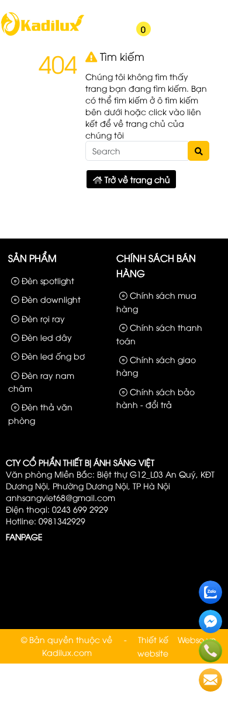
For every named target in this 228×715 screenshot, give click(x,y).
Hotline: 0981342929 (45, 520)
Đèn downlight (50, 299)
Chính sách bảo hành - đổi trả (155, 398)
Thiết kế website (152, 646)
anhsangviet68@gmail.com (60, 497)
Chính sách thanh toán (159, 334)
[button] (94, 36)
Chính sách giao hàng (156, 366)
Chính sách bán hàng (156, 265)
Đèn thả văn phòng (40, 413)
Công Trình (161, 10)
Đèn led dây (45, 337)
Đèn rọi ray (42, 318)
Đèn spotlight (46, 280)
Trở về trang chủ (136, 179)
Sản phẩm (113, 10)
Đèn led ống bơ (52, 355)
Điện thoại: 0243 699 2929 (57, 508)
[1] (42, 34)
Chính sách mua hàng (156, 301)
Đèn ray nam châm (41, 381)
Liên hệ (204, 10)
